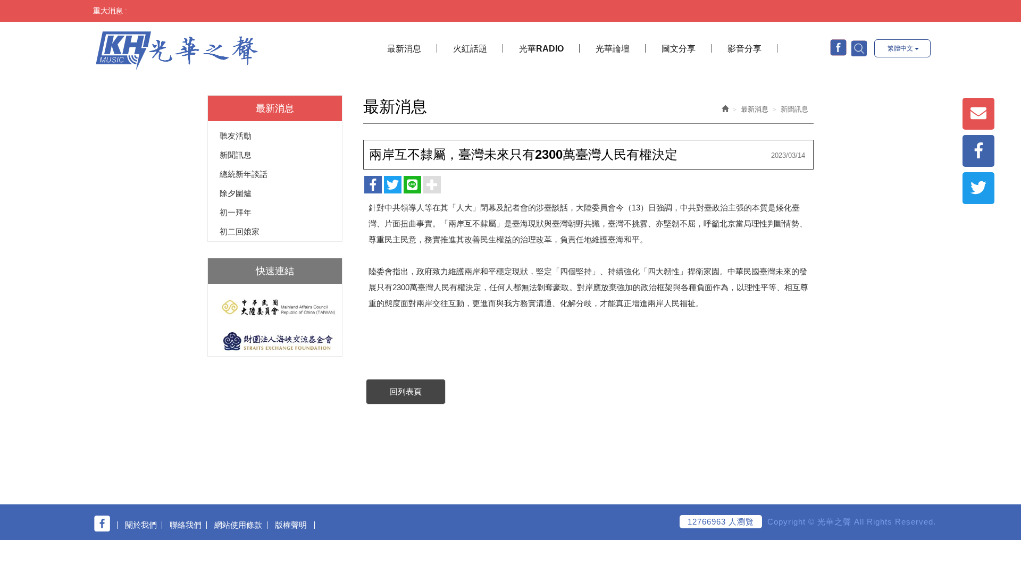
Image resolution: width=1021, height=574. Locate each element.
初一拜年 (236, 212)
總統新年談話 (243, 174)
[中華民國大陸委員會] (275, 307)
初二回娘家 (240, 231)
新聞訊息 (236, 154)
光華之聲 (177, 50)
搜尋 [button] (858, 47)
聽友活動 (236, 135)
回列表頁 (406, 391)
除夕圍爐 (236, 193)
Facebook (838, 47)
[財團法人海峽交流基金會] (275, 341)
